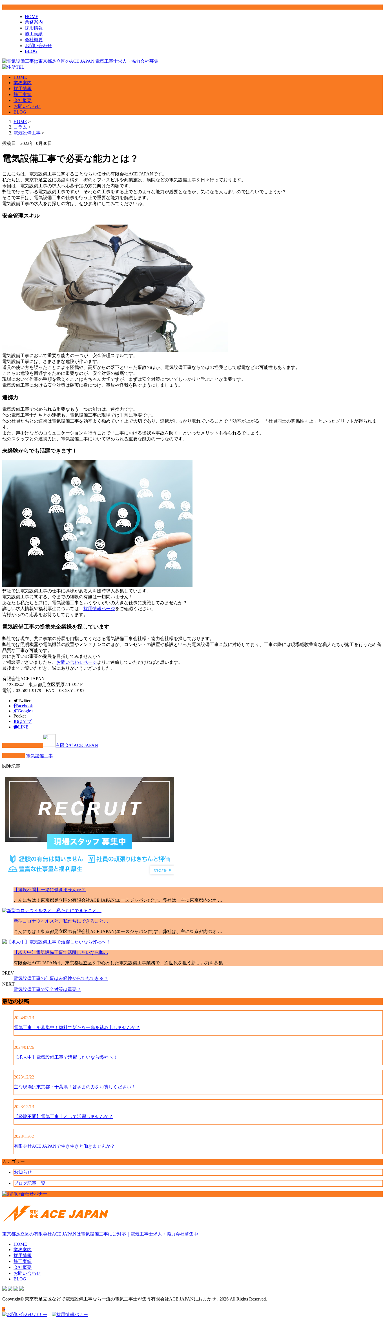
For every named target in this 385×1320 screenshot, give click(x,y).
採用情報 (34, 27)
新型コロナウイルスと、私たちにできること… (61, 921)
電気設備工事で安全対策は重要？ (47, 989)
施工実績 (34, 33)
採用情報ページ (99, 608)
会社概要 (34, 39)
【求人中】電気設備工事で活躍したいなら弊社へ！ (66, 1057)
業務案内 (34, 21)
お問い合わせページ (76, 662)
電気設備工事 (27, 133)
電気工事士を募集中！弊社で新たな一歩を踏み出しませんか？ (77, 1027)
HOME (31, 16)
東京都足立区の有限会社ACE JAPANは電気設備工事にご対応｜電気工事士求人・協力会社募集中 (100, 1234)
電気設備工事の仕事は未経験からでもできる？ (61, 978)
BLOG (31, 51)
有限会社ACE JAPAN (77, 745)
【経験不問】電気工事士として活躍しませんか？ (63, 1116)
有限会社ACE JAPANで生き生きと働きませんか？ (64, 1146)
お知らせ (23, 1172)
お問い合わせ (38, 45)
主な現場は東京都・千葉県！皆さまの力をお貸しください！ (75, 1086)
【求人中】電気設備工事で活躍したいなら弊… (61, 952)
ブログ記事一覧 (29, 1183)
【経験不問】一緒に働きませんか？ (50, 889)
